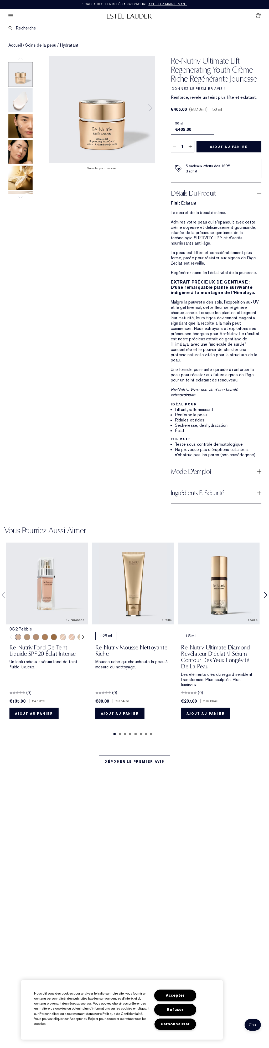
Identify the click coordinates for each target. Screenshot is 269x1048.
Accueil (15, 45)
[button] (252, 1025)
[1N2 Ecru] (71, 637)
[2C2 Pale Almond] (36, 637)
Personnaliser (175, 1024)
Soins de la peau (40, 45)
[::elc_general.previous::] (12, 637)
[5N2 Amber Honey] (45, 637)
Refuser (175, 1009)
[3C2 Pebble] (18, 637)
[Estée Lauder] (129, 16)
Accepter (175, 995)
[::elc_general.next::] (82, 637)
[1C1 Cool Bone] (62, 637)
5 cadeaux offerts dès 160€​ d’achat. (134, 4)
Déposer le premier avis (134, 761)
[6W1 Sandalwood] (53, 637)
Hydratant (69, 45)
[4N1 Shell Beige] (27, 637)
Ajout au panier (229, 147)
